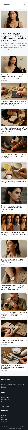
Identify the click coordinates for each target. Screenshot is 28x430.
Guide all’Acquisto (5, 399)
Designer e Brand (5, 397)
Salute (2, 401)
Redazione (3, 415)
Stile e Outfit (4, 404)
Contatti (3, 417)
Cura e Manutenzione (6, 395)
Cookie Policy (4, 421)
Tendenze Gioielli (5, 406)
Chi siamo (3, 413)
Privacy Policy (4, 419)
